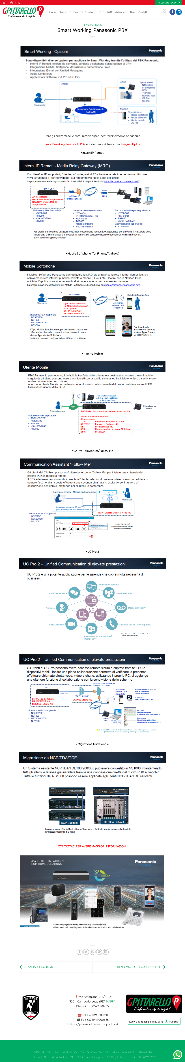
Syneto (89, 12)
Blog (132, 12)
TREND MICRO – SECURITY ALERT (138, 967)
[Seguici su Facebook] (172, 12)
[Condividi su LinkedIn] (106, 952)
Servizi (63, 12)
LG (99, 12)
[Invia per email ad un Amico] (93, 952)
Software (96, 25)
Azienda (119, 12)
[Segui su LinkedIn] (179, 12)
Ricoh (76, 12)
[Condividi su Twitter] (86, 952)
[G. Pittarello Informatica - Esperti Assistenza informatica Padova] (23, 12)
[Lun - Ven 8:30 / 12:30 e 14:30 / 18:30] (12, 2)
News (86, 25)
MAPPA (110, 1001)
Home (52, 12)
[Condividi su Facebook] (80, 952)
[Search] (164, 12)
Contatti (143, 12)
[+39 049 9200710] (19, 2)
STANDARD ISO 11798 (38, 967)
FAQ (109, 12)
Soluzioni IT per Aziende (137, 1051)
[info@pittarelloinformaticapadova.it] (4, 2)
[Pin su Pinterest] (99, 952)
